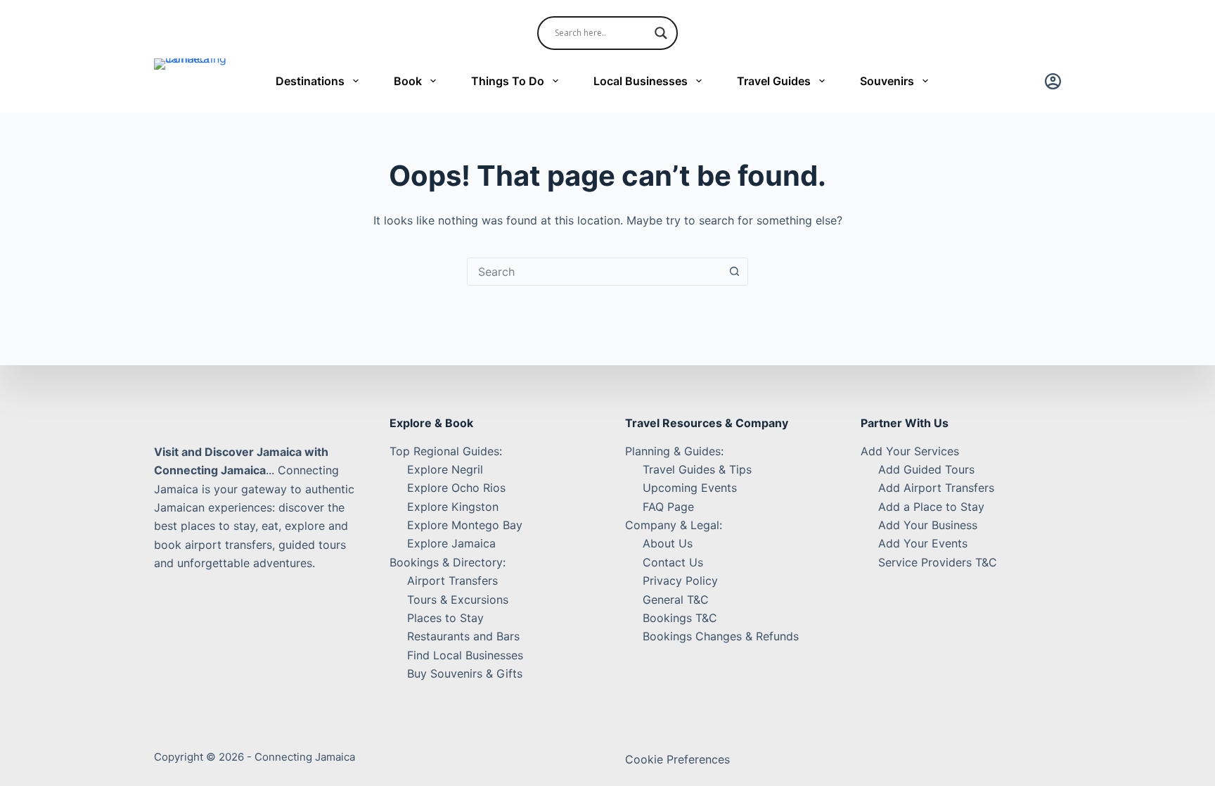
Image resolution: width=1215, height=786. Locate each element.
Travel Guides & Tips (697, 469)
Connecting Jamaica (305, 756)
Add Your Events (923, 543)
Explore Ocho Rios (456, 488)
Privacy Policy (680, 580)
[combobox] (594, 272)
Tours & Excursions (457, 599)
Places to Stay (445, 618)
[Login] (1053, 81)
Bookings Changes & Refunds (721, 636)
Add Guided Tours (926, 469)
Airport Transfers (452, 580)
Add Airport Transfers (936, 488)
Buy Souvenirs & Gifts (464, 673)
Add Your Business (927, 525)
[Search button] (734, 271)
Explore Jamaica (451, 543)
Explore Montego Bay (464, 525)
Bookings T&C (680, 618)
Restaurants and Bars (463, 636)
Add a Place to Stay (931, 507)
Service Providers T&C (937, 562)
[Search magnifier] (661, 33)
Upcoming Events (690, 488)
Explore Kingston (453, 507)
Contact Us (673, 562)
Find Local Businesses (465, 655)
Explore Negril (445, 469)
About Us (668, 543)
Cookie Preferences (677, 759)
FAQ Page (668, 507)
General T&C (676, 599)
